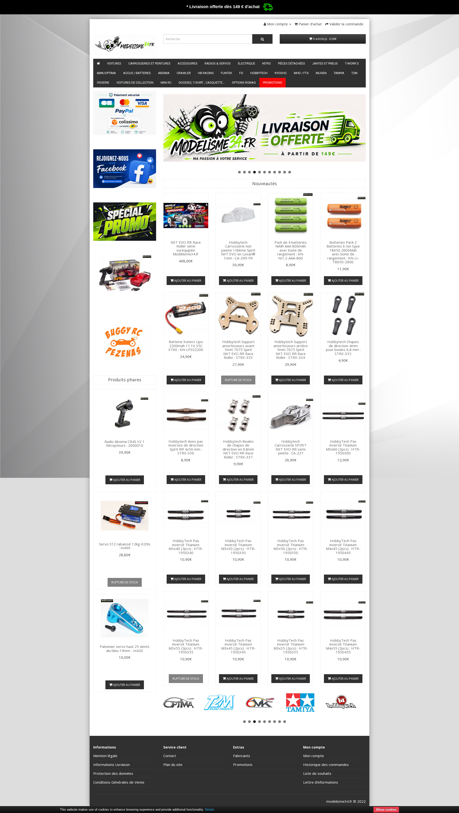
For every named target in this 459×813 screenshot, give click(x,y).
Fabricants (241, 755)
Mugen (321, 73)
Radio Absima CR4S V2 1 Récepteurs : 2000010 (124, 443)
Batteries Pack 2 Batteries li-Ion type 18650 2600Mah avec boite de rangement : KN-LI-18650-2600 (343, 252)
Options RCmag (244, 82)
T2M (354, 73)
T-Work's (352, 63)
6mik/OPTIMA (106, 73)
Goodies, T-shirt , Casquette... (202, 82)
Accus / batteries (137, 73)
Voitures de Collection (134, 82)
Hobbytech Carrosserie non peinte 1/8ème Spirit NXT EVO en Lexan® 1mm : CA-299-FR (238, 250)
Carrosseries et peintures (149, 63)
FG (241, 73)
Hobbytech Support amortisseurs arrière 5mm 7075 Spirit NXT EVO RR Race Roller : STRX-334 (290, 349)
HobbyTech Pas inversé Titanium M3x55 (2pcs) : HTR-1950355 (186, 646)
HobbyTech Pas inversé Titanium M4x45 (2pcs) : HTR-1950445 (343, 546)
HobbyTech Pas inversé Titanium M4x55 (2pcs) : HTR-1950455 (343, 646)
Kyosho (281, 73)
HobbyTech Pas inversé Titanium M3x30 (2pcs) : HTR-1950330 (238, 546)
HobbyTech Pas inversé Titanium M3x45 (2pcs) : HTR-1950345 (238, 646)
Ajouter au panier (126, 480)
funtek (226, 73)
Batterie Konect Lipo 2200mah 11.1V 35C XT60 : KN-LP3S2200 (185, 345)
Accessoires (187, 63)
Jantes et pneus (325, 63)
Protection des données (113, 773)
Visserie (103, 82)
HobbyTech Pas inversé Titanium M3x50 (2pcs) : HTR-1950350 (290, 546)
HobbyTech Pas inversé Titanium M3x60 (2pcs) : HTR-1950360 (343, 447)
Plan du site (172, 764)
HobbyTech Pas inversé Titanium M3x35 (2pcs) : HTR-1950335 (290, 646)
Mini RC (166, 82)
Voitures (114, 63)
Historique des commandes (326, 764)
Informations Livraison (111, 764)
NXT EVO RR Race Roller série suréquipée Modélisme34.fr (186, 248)
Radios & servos (218, 63)
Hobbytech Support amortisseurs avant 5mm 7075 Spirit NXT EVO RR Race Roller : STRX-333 (238, 349)
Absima (163, 73)
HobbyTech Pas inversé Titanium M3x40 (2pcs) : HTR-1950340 (186, 546)
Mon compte (313, 755)
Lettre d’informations (320, 782)
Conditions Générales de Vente (118, 782)
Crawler (184, 73)
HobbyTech (259, 73)
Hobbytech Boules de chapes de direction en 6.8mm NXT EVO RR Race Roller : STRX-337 (238, 449)
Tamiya (339, 73)
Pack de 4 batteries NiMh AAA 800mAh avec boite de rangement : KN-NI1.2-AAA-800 (290, 250)
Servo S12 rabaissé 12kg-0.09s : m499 (124, 546)
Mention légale (105, 755)
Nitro (266, 63)
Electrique (246, 63)
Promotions (272, 82)
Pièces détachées (291, 63)
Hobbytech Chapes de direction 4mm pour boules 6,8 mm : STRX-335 (343, 347)
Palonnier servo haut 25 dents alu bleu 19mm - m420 (124, 648)
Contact (169, 755)
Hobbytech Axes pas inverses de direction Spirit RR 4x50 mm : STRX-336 (186, 447)
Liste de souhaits (317, 773)
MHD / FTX (301, 73)
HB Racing (206, 73)
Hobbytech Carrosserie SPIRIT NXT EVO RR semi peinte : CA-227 (290, 447)
